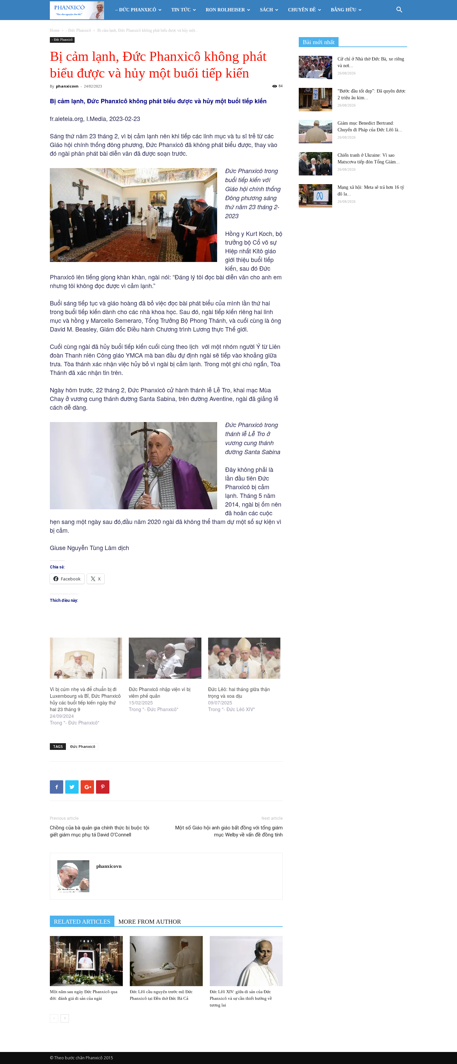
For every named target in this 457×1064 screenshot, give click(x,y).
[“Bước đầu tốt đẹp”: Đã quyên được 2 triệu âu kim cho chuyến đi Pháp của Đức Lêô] (315, 99)
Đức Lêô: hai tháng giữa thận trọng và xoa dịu (239, 692)
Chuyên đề (302, 9)
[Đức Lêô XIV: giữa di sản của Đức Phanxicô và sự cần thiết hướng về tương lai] (246, 961)
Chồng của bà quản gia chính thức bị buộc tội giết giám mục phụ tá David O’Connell (99, 831)
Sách (266, 9)
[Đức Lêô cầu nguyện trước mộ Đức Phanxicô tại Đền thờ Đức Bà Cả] (166, 961)
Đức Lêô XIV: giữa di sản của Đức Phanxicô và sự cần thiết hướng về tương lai (241, 998)
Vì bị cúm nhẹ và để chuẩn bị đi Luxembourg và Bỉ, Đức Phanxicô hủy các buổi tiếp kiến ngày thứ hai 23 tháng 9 (85, 699)
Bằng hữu (343, 9)
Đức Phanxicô (82, 746)
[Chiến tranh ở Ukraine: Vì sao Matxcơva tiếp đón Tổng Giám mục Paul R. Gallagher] (315, 163)
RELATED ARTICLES (82, 921)
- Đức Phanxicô (78, 30)
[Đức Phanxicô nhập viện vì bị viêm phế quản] (165, 658)
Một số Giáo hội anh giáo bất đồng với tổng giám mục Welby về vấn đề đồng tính (229, 831)
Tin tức (181, 9)
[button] (399, 10)
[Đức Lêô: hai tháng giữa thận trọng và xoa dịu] (244, 658)
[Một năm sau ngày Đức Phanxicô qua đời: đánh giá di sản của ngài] (86, 961)
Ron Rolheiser (225, 9)
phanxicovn (67, 86)
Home (55, 30)
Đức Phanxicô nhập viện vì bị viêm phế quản (159, 692)
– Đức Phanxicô (135, 9)
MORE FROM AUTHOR (149, 921)
